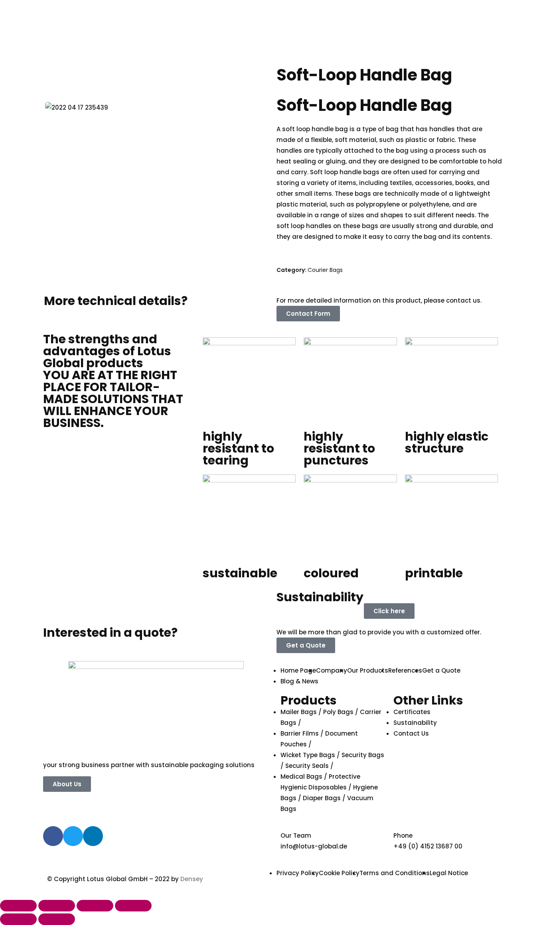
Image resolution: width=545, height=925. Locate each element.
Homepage (294, 57)
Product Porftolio (379, 57)
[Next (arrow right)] (56, 919)
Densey (191, 879)
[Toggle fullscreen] (95, 905)
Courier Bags (325, 270)
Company (329, 57)
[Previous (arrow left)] (18, 919)
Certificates (431, 57)
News (460, 57)
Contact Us (294, 81)
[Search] (375, 27)
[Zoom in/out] (133, 905)
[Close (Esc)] (18, 905)
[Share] (56, 905)
